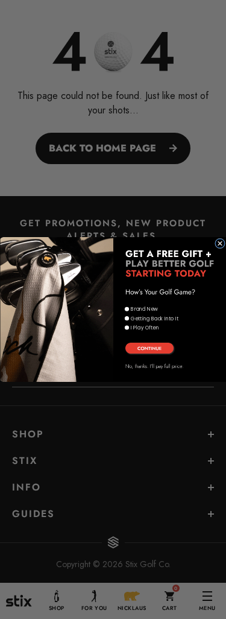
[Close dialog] (219, 243)
